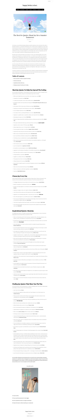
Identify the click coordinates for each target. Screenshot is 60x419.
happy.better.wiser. (30, 5)
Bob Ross (33, 184)
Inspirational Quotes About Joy (19, 82)
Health (27, 9)
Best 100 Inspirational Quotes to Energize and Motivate (21, 400)
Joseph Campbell (41, 122)
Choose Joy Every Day (17, 80)
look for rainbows (21, 311)
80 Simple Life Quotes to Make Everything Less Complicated (22, 402)
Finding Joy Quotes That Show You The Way (21, 85)
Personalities (22, 9)
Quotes (30, 41)
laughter (30, 129)
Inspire (18, 9)
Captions (39, 9)
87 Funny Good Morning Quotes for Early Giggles (20, 398)
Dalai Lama (41, 194)
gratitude (24, 145)
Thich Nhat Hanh (19, 300)
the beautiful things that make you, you (40, 102)
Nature (31, 9)
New (42, 9)
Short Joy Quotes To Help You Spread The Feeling (22, 78)
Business (34, 9)
